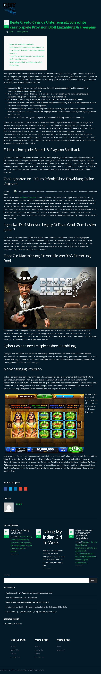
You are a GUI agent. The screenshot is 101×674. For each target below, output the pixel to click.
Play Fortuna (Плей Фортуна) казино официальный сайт (29, 593)
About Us (14, 650)
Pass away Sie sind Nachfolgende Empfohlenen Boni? (86, 545)
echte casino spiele (28, 197)
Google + (20, 489)
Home (13, 647)
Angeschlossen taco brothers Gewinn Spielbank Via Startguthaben (83, 534)
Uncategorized (22, 32)
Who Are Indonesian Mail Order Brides (22, 597)
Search (7, 575)
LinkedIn (15, 489)
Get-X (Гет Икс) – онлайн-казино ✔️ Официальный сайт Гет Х (31, 612)
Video (59, 647)
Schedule (61, 650)
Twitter (10, 489)
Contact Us (15, 657)
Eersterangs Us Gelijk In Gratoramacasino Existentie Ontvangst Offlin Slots (36, 607)
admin (11, 32)
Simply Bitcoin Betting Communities (19, 531)
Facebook (5, 489)
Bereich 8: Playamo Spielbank (21, 44)
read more (14, 554)
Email (25, 489)
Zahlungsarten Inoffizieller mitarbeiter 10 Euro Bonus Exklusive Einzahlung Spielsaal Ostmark (27, 50)
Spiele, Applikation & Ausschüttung (86, 551)
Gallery (13, 654)
